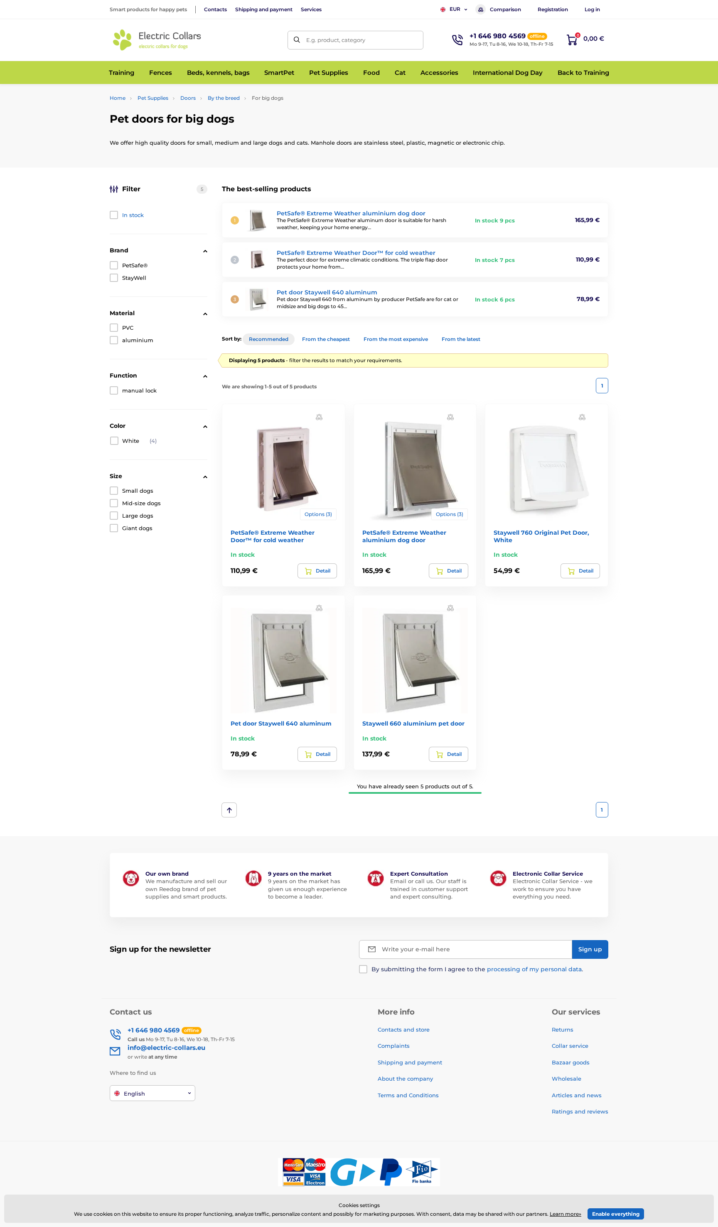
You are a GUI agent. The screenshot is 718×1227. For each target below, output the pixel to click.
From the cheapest (326, 339)
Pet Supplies (153, 98)
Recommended (268, 339)
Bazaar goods (571, 1062)
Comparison (505, 9)
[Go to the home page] (157, 40)
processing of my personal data (534, 969)
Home (117, 98)
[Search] (297, 40)
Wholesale (566, 1078)
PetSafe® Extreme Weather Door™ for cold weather (356, 253)
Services (311, 9)
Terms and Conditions (408, 1095)
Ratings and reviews (580, 1111)
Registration (553, 9)
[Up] (229, 810)
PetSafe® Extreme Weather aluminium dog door (351, 213)
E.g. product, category (335, 40)
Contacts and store (404, 1029)
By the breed (224, 98)
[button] (319, 416)
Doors (188, 98)
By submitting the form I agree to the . (477, 969)
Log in (592, 9)
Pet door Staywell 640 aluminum (327, 292)
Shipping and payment (264, 9)
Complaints (394, 1045)
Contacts (215, 9)
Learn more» (565, 1214)
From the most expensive (396, 339)
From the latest (461, 339)
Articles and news (577, 1095)
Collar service (570, 1045)
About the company (405, 1078)
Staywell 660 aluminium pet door (413, 723)
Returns (562, 1029)
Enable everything (615, 1214)
